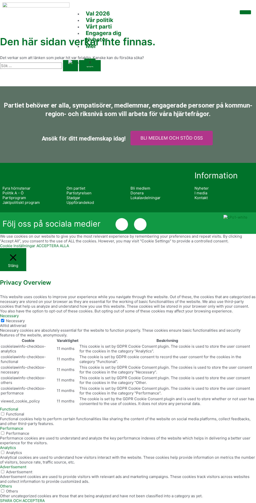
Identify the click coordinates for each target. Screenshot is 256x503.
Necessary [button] (9, 315)
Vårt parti (99, 26)
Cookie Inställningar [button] (17, 245)
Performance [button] (11, 428)
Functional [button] (9, 409)
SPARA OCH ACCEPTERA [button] (22, 500)
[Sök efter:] (39, 65)
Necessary (15, 320)
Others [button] (6, 486)
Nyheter (97, 39)
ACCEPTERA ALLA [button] (52, 245)
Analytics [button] (8, 447)
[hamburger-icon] (245, 12)
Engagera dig (103, 33)
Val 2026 (98, 13)
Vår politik (99, 20)
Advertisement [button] (13, 466)
